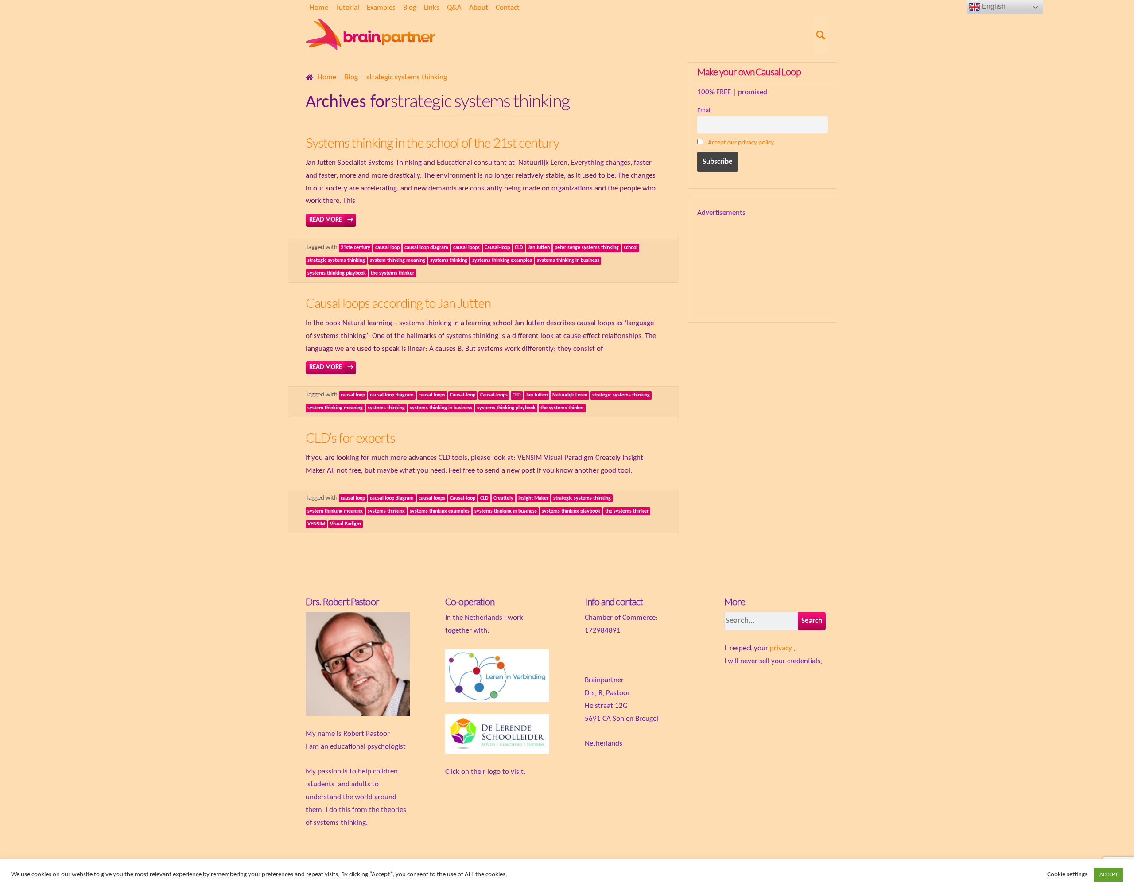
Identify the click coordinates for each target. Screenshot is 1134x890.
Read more (331, 220)
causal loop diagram (426, 247)
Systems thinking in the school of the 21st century (432, 142)
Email (704, 110)
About (478, 8)
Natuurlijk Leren (569, 395)
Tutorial (347, 8)
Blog (409, 8)
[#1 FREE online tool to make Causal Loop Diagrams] (372, 35)
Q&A (454, 8)
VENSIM (316, 524)
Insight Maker (533, 498)
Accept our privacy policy (741, 143)
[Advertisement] (785, 264)
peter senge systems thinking (587, 247)
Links (431, 8)
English (993, 6)
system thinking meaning (397, 260)
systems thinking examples (502, 260)
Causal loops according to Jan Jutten (398, 303)
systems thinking (448, 260)
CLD (519, 247)
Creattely (503, 498)
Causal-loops (494, 395)
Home (319, 8)
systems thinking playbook (336, 273)
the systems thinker (392, 273)
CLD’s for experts (350, 437)
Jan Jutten (539, 247)
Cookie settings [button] (1067, 874)
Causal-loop (497, 247)
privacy (781, 648)
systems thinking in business (568, 260)
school (630, 247)
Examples (381, 8)
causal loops (466, 247)
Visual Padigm (345, 524)
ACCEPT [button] (1108, 875)
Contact (508, 8)
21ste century (355, 247)
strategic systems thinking (336, 260)
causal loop (387, 247)
